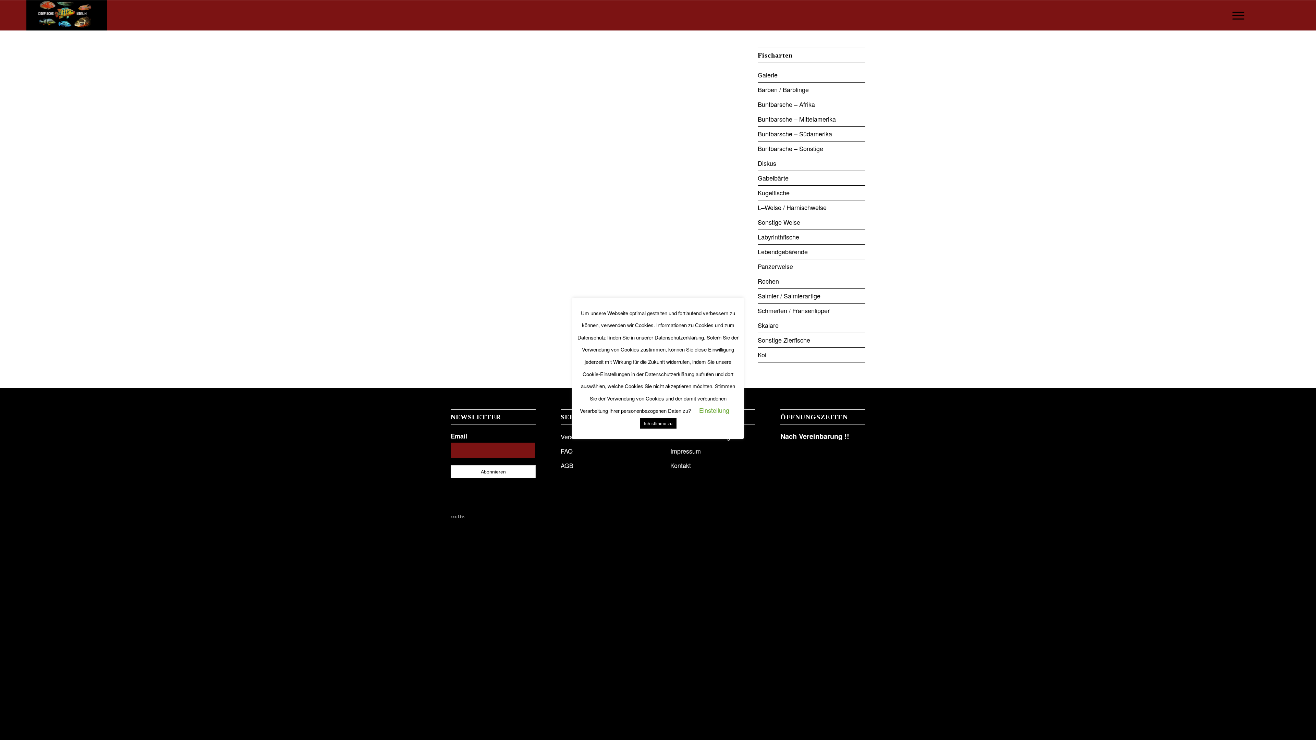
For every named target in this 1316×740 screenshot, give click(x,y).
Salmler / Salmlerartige (789, 295)
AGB (567, 465)
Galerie (768, 74)
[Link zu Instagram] (1274, 15)
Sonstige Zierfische (784, 339)
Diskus (767, 163)
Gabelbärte (773, 177)
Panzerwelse (775, 266)
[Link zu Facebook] (1264, 15)
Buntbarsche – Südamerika (795, 133)
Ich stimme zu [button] (658, 423)
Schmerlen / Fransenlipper (794, 310)
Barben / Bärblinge (783, 89)
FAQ (567, 450)
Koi (762, 354)
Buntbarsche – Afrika (786, 104)
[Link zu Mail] (1284, 15)
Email (459, 436)
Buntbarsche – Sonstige (790, 148)
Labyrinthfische (778, 236)
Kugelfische (774, 192)
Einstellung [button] (714, 410)
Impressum (685, 450)
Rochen (768, 280)
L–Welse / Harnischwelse (792, 207)
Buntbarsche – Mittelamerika (797, 118)
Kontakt (680, 465)
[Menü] (1236, 15)
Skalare (768, 325)
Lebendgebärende (783, 251)
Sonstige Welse (779, 222)
